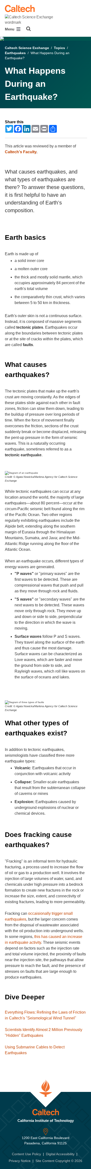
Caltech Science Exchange (27, 48)
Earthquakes (15, 53)
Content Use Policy (26, 1154)
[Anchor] (50, 237)
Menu (10, 29)
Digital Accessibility (60, 1154)
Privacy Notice (20, 1161)
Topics (59, 48)
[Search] (28, 28)
